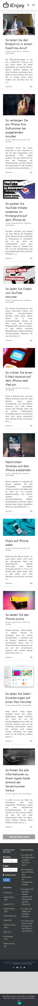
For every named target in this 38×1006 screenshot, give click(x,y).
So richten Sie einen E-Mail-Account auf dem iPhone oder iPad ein (18, 378)
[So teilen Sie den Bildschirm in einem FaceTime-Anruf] (19, 24)
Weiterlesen (8, 86)
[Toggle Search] (28, 5)
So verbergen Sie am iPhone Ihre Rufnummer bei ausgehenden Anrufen (16, 128)
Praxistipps (11, 53)
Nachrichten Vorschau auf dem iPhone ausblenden (18, 466)
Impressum (24, 964)
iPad (24, 51)
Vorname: (7, 857)
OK (19, 1003)
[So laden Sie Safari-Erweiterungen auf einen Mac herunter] (19, 677)
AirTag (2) (8, 892)
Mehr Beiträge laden (19, 837)
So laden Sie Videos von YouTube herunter (18, 293)
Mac (24, 705)
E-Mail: (6, 866)
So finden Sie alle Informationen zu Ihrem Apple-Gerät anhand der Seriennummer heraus (17, 780)
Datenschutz (10, 875)
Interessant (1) (10, 916)
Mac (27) (7, 932)
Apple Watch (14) (9, 909)
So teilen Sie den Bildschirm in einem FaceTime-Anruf (18, 44)
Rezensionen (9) (9, 944)
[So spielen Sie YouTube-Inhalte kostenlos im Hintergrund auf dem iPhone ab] (19, 189)
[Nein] (36, 1000)
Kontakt (30, 964)
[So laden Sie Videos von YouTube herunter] (19, 275)
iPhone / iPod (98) (9, 926)
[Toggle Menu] (34, 5)
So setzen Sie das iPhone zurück (16, 617)
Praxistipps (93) (8, 937)
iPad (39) (7, 920)
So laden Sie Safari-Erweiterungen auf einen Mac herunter (18, 698)
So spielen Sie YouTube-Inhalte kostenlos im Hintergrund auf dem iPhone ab (16, 212)
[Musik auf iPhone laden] (19, 527)
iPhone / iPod (26, 140)
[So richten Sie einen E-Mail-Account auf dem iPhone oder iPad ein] (19, 358)
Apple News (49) (9, 898)
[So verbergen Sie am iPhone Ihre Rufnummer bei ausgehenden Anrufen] (19, 104)
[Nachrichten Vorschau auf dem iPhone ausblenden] (19, 445)
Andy (9, 51)
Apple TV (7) (9, 904)
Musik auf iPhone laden (16, 543)
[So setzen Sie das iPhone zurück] (19, 600)
